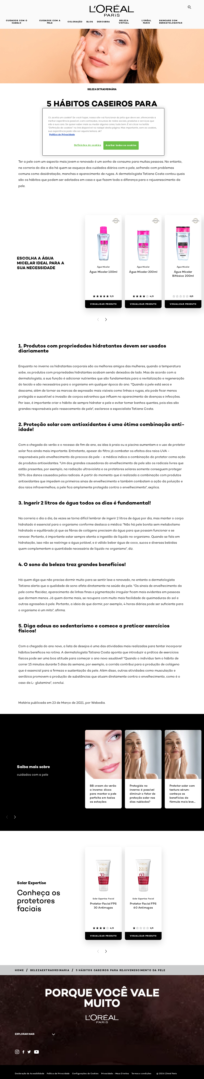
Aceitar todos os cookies (121, 145)
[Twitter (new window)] (29, 1051)
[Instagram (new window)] (17, 1052)
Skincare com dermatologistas (170, 21)
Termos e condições (141, 1073)
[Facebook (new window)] (23, 1052)
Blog (89, 21)
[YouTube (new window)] (36, 1052)
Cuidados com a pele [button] (50, 21)
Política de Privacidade (58, 1073)
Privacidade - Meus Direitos (115, 1073)
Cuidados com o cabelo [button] (16, 21)
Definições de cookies (87, 145)
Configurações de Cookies (85, 1073)
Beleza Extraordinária (102, 89)
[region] (103, 132)
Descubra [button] (103, 21)
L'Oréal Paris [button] (146, 21)
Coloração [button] (75, 21)
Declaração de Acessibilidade (29, 1073)
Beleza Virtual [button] (124, 21)
